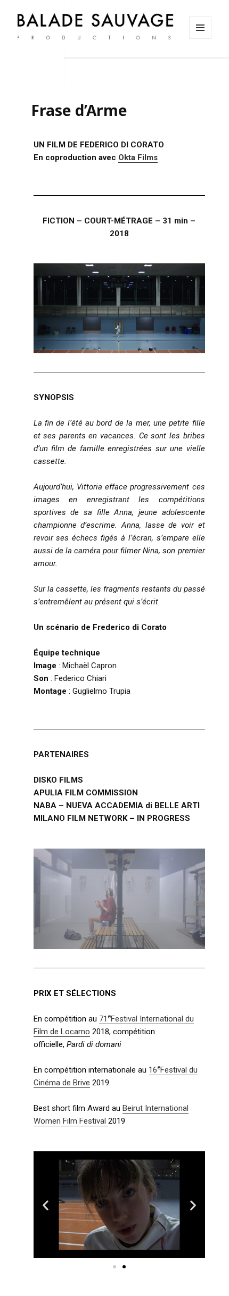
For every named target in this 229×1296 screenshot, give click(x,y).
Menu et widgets (200, 38)
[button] (114, 1266)
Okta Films (138, 157)
